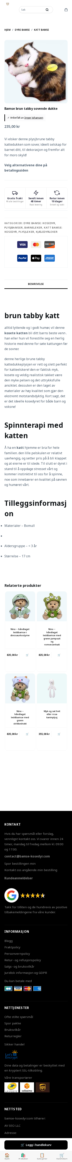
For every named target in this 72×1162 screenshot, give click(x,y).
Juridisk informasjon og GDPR (25, 973)
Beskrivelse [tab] (36, 284)
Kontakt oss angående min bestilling (30, 870)
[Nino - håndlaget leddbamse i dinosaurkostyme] (20, 606)
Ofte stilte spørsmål (18, 1017)
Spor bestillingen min (20, 863)
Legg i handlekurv (38, 1145)
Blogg (8, 941)
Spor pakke (12, 1023)
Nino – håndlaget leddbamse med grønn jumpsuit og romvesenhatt (52, 637)
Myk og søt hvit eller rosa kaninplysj (52, 714)
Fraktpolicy (12, 947)
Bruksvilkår (12, 1030)
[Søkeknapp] (47, 9)
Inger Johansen (33, 117)
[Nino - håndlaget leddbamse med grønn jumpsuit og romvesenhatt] (52, 606)
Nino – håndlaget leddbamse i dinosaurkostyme (20, 632)
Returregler (13, 1036)
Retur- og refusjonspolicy (22, 960)
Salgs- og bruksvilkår (19, 966)
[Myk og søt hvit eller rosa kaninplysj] (52, 688)
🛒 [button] (27, 655)
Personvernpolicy (17, 954)
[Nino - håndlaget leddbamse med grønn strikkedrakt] (20, 688)
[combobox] (31, 9)
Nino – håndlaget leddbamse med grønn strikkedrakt (20, 717)
